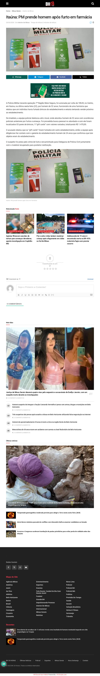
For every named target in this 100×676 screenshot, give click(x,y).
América (9, 585)
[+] (52, 295)
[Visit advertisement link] (50, 90)
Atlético (9, 594)
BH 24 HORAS (11, 660)
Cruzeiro (9, 613)
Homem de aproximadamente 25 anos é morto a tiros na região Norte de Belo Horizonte (44, 422)
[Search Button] (92, 3)
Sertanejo (70, 613)
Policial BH (70, 588)
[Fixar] (29, 295)
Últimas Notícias (25, 660)
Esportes (39, 585)
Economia (10, 616)
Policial (69, 585)
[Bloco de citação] (39, 295)
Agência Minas (12, 582)
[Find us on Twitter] (14, 567)
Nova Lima (70, 582)
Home (8, 11)
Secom (69, 604)
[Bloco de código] (42, 295)
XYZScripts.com (62, 674)
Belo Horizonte (12, 597)
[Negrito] (18, 295)
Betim (8, 601)
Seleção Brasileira (73, 607)
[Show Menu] (7, 3)
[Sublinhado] (25, 295)
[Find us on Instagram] (20, 567)
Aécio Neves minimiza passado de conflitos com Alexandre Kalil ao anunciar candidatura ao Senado (52, 522)
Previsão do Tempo (73, 597)
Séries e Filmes (72, 610)
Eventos (39, 588)
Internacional (41, 609)
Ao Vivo (9, 591)
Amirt (8, 588)
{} (49, 295)
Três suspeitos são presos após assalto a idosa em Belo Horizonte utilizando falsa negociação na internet (51, 414)
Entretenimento (42, 582)
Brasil (8, 604)
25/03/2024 (10, 22)
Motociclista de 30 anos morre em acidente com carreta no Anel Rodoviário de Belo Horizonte (46, 430)
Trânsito (69, 616)
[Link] (46, 295)
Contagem (10, 610)
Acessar (90, 279)
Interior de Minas (28, 11)
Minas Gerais (16, 11)
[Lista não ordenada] (35, 295)
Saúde (68, 601)
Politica (69, 594)
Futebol (39, 596)
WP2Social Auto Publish (40, 674)
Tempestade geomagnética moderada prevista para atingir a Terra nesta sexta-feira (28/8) (48, 513)
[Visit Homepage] (50, 3)
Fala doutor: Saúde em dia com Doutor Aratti (48, 592)
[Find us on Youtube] (26, 567)
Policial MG (70, 591)
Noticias (39, 615)
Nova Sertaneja (73, 660)
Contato (85, 660)
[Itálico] (22, 295)
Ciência (9, 607)
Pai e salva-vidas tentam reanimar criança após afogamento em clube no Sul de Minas (50, 238)
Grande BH (40, 599)
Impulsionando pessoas (45, 603)
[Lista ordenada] (32, 295)
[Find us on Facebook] (8, 567)
